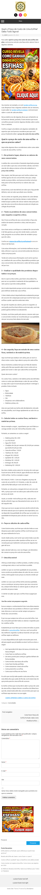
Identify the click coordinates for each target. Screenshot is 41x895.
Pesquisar (4, 840)
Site (2, 779)
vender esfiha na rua (30, 105)
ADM (5, 35)
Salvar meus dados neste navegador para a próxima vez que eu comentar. (19, 792)
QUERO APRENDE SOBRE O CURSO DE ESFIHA (20, 698)
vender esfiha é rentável (20, 110)
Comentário (5, 738)
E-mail (4, 771)
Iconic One (10, 888)
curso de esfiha (14, 630)
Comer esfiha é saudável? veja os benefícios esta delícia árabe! (20, 860)
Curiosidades (12, 703)
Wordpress (30, 888)
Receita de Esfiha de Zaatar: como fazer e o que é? (16, 856)
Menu (20, 21)
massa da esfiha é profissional (20, 241)
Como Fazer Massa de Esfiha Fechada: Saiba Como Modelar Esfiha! (30, 718)
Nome (3, 762)
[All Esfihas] (20, 11)
